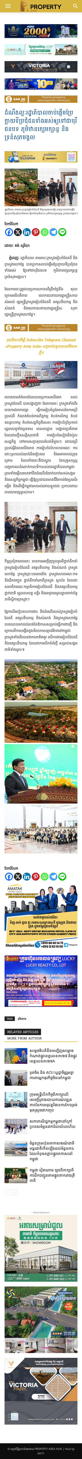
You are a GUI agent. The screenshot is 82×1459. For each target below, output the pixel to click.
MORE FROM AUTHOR (24, 1038)
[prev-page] (7, 1192)
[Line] (62, 232)
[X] (18, 232)
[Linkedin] (27, 232)
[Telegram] (53, 232)
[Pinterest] (36, 232)
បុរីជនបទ (22, 1018)
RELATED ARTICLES (22, 1032)
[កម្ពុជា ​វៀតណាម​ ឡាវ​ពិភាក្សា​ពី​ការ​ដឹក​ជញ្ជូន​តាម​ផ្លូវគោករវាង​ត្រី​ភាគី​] (16, 1175)
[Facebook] (9, 232)
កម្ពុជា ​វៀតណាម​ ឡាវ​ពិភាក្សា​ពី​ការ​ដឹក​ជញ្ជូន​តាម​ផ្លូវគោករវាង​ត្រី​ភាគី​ (52, 1175)
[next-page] (15, 1192)
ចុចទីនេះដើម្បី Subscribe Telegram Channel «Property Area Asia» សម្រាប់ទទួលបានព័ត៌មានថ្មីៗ (41, 347)
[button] (7, 6)
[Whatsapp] (45, 232)
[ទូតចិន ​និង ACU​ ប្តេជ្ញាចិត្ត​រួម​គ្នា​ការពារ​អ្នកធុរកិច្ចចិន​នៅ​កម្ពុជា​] (16, 1078)
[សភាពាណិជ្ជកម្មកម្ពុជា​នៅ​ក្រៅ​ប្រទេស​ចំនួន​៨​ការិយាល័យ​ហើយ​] (16, 1126)
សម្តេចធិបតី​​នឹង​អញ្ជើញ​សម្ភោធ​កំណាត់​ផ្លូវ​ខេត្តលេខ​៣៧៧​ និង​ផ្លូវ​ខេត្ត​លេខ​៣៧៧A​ (53, 1055)
